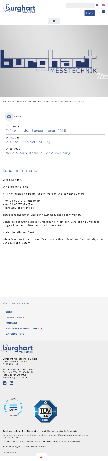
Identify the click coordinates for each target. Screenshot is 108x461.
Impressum (9, 452)
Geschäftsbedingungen (23, 328)
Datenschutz (15, 333)
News (48, 101)
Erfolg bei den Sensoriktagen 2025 (36, 131)
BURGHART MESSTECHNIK (30, 101)
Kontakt (12, 323)
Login (89, 13)
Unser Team (14, 317)
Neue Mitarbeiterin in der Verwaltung (38, 153)
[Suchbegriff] (103, 11)
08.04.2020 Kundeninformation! (68, 101)
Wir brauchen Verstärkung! (29, 142)
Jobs (9, 312)
